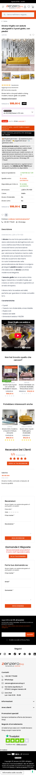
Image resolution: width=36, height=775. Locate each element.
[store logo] (14, 6)
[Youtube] (10, 654)
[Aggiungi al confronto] (6, 215)
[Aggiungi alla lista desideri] (33, 35)
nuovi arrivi (16, 730)
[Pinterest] (25, 654)
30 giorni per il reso (10, 139)
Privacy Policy (26, 640)
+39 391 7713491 (9, 222)
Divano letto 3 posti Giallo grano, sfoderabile (26, 431)
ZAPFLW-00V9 (10, 383)
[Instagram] (5, 654)
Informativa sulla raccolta (12, 773)
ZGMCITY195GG (26, 427)
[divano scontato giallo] (15, 76)
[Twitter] (19, 654)
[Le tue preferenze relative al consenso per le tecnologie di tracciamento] (32, 771)
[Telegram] (30, 654)
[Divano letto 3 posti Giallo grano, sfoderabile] (26, 417)
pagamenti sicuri (20, 141)
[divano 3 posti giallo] (6, 76)
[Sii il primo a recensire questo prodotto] (10, 396)
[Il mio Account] (25, 7)
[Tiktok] (15, 654)
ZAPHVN (26, 383)
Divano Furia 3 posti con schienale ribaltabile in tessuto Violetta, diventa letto (9, 388)
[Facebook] (0, 654)
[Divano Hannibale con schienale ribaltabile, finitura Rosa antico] (26, 373)
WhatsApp (9, 680)
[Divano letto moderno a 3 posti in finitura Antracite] (10, 417)
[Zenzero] (18, 665)
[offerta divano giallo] (25, 76)
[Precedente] (4, 373)
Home (5, 21)
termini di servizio (21, 767)
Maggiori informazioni (9, 99)
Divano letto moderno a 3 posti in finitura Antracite (10, 431)
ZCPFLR (9, 427)
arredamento (16, 724)
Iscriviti (30, 634)
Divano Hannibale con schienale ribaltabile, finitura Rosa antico (26, 387)
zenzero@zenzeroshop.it (15, 683)
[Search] (5, 14)
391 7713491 (6, 135)
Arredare (3, 750)
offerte (19, 717)
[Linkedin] (35, 654)
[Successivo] (15, 373)
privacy (12, 767)
